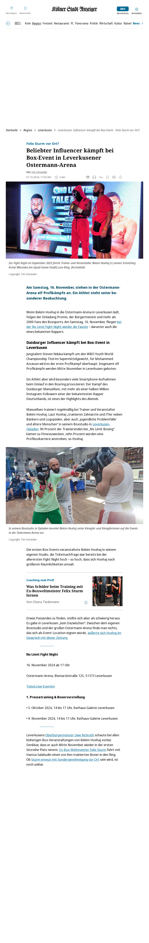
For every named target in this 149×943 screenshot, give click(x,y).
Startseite (12, 130)
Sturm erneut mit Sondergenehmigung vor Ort (65, 759)
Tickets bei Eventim (40, 686)
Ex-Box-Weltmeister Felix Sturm (82, 750)
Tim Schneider (39, 172)
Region (27, 130)
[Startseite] (74, 9)
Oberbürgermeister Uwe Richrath (69, 735)
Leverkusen (45, 130)
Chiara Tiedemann (46, 602)
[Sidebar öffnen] (17, 23)
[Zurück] (8, 23)
